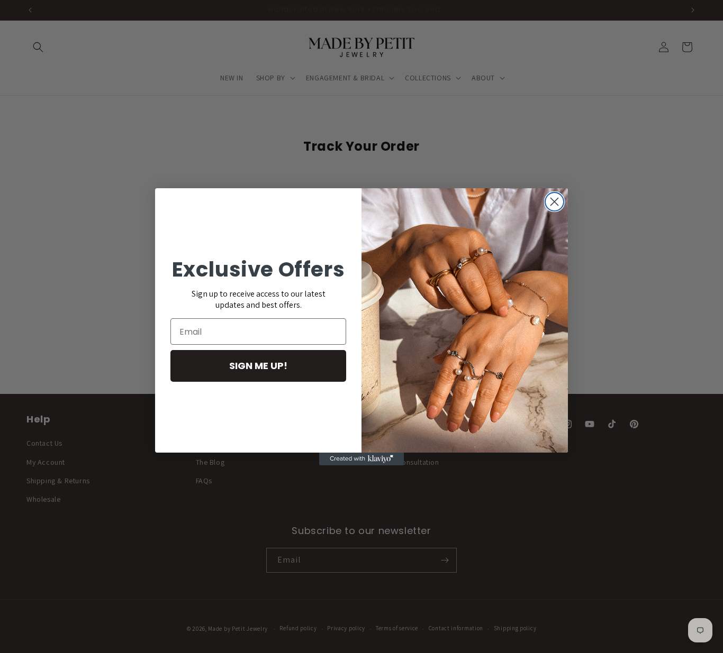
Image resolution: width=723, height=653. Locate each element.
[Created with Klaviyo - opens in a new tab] (361, 459)
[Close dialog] (554, 201)
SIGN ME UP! (258, 365)
